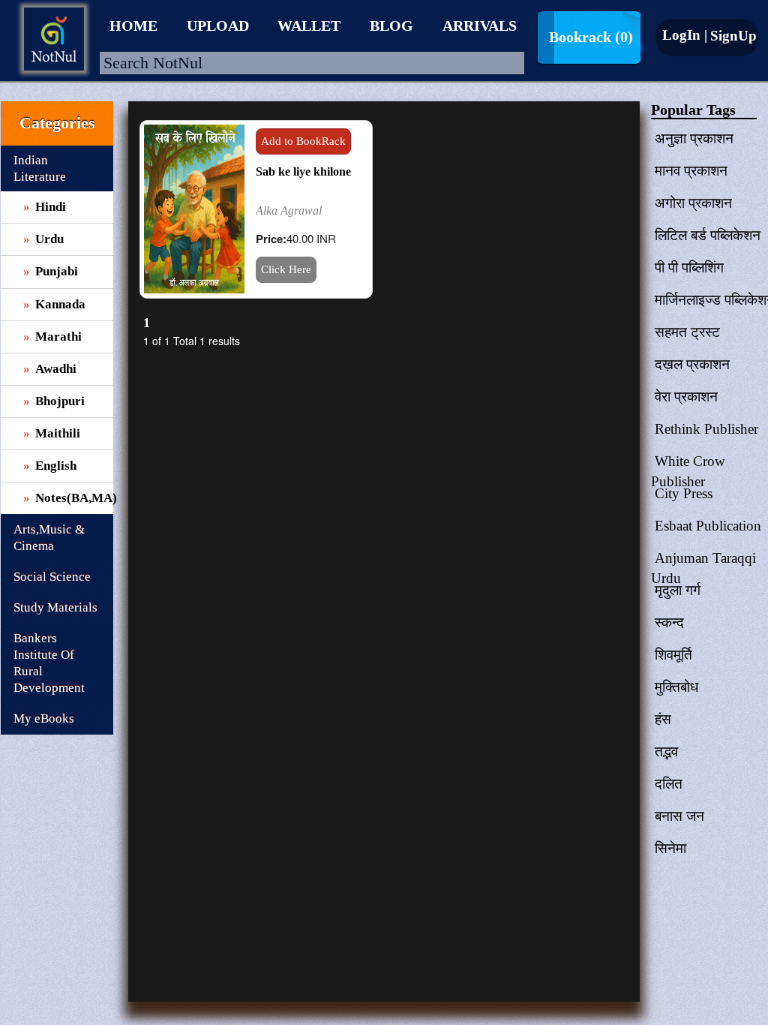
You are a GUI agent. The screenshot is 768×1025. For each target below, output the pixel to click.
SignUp (731, 36)
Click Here (286, 269)
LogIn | (684, 35)
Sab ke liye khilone (303, 171)
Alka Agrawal (289, 210)
